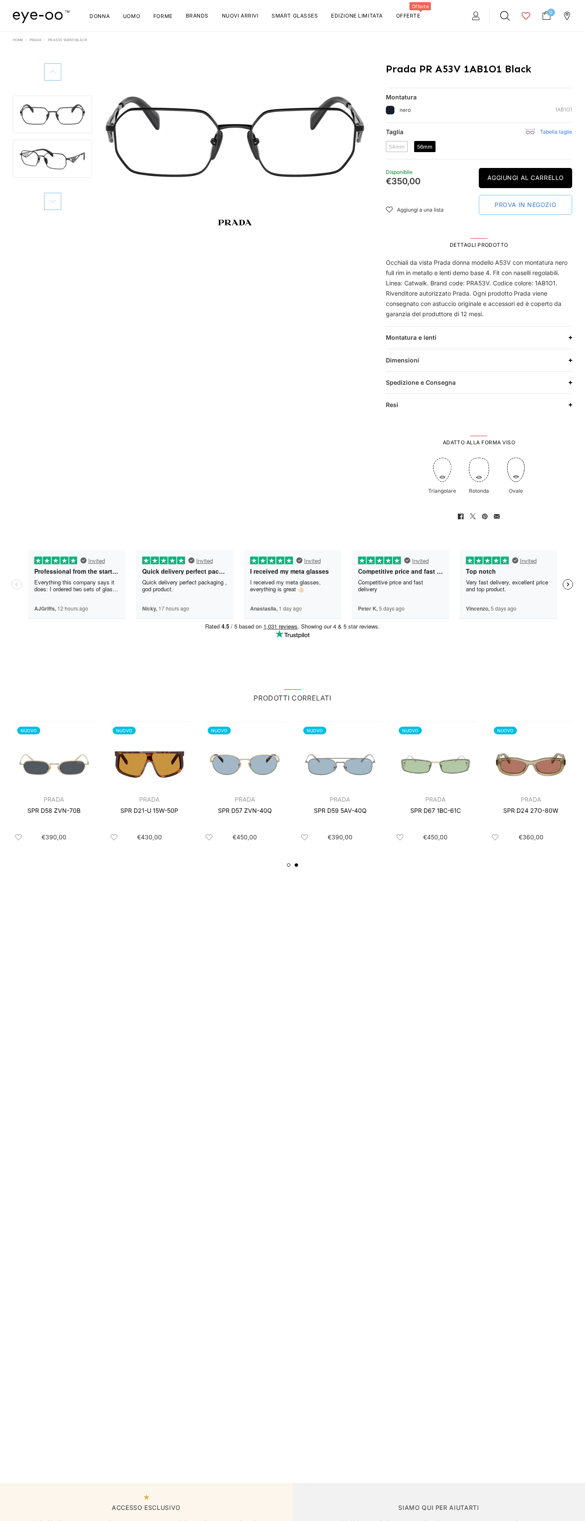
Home (18, 40)
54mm (398, 146)
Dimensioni (402, 360)
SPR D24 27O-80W (530, 810)
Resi (392, 404)
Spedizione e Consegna (421, 382)
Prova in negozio (525, 204)
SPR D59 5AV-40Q (340, 810)
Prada (36, 40)
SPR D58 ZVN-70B (54, 810)
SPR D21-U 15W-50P (149, 810)
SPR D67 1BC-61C (435, 810)
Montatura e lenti (411, 337)
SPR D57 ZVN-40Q (245, 810)
